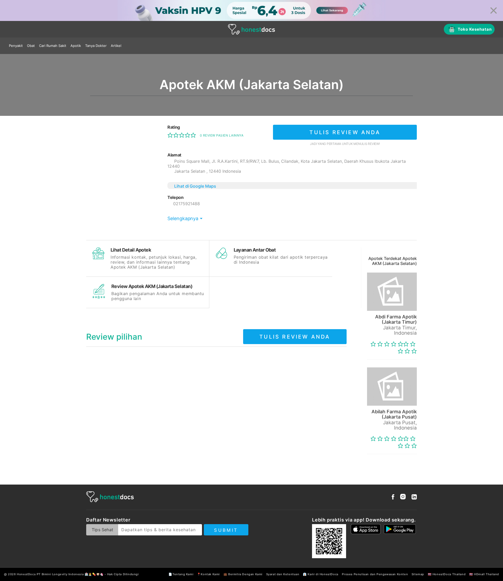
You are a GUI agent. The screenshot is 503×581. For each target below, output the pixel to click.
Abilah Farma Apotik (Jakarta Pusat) (394, 414)
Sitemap (418, 574)
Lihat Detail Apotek (131, 250)
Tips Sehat (102, 529)
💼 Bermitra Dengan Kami (243, 574)
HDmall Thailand (486, 574)
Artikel (116, 46)
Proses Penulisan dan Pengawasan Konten (375, 574)
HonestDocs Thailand (449, 574)
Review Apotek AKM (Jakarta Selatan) (151, 286)
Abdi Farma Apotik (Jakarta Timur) (396, 319)
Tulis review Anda (344, 132)
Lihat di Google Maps (195, 186)
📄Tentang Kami (180, 574)
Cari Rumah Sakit (52, 46)
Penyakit (16, 46)
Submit (226, 530)
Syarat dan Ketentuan (282, 574)
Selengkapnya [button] (182, 218)
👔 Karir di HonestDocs (320, 574)
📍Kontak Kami (208, 574)
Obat (31, 46)
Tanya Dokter (96, 46)
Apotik (75, 46)
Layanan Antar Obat (255, 250)
